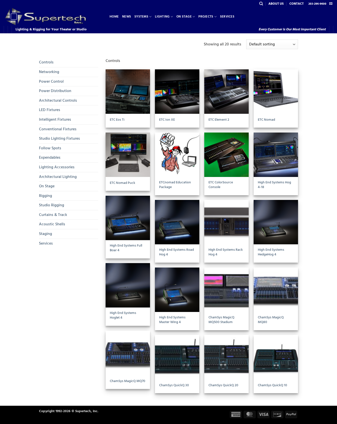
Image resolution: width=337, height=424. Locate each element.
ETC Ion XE (167, 119)
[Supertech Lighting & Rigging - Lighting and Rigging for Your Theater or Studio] (53, 16)
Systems (141, 16)
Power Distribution (55, 91)
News (126, 16)
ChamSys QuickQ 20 (223, 385)
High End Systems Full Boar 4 (126, 247)
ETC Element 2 (218, 119)
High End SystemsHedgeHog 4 (271, 252)
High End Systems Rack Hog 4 (225, 252)
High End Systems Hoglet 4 (123, 315)
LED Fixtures (49, 110)
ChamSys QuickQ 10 (272, 385)
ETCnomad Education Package (175, 184)
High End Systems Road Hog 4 (176, 252)
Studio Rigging (51, 205)
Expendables (49, 157)
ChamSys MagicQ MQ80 (271, 319)
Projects (205, 16)
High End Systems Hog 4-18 (274, 184)
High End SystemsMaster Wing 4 (172, 319)
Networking (49, 72)
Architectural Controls (58, 100)
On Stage (184, 16)
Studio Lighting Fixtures (59, 138)
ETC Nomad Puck (122, 183)
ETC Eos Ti (117, 119)
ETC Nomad (266, 119)
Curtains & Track (53, 215)
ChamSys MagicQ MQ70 (127, 381)
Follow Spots (50, 148)
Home (114, 16)
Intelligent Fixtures (55, 119)
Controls (46, 62)
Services (227, 16)
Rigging (45, 196)
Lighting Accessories (57, 167)
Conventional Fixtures (57, 129)
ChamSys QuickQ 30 (174, 385)
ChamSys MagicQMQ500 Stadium (221, 319)
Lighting (162, 16)
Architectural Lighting (58, 176)
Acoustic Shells (52, 224)
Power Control (51, 81)
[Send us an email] (330, 3)
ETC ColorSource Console (220, 184)
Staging (45, 234)
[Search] (261, 3)
